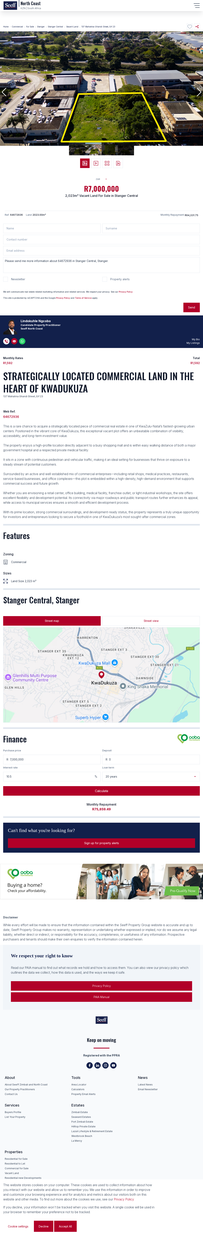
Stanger (41, 26)
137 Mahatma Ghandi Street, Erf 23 (98, 26)
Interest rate (10, 767)
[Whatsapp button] (22, 341)
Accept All (65, 1226)
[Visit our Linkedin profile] (97, 1065)
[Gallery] (107, 163)
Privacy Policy (126, 292)
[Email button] (14, 341)
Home (6, 26)
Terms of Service (83, 298)
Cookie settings (18, 1226)
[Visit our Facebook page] (89, 1065)
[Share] (197, 26)
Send (191, 307)
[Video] (96, 163)
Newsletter (18, 279)
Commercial (17, 26)
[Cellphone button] (6, 341)
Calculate (101, 791)
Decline (44, 1226)
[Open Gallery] (85, 163)
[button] (4, 92)
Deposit (107, 750)
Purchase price (12, 750)
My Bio (196, 339)
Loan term (108, 767)
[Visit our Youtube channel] (113, 1065)
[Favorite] (189, 26)
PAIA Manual (101, 997)
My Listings (193, 342)
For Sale (30, 26)
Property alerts (120, 279)
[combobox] (103, 179)
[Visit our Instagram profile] (105, 1065)
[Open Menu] (196, 5)
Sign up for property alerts (101, 843)
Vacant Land (72, 26)
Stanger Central (55, 26)
